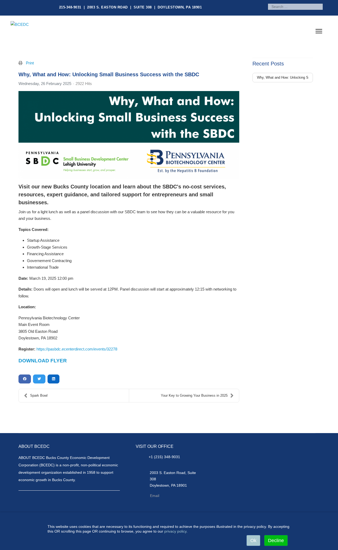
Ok (253, 540)
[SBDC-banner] (128, 135)
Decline (276, 540)
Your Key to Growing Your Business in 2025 (194, 395)
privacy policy (175, 531)
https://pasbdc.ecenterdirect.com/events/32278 (76, 349)
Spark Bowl (39, 395)
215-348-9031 (70, 7)
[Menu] (319, 33)
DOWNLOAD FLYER (42, 360)
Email (154, 496)
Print (30, 63)
